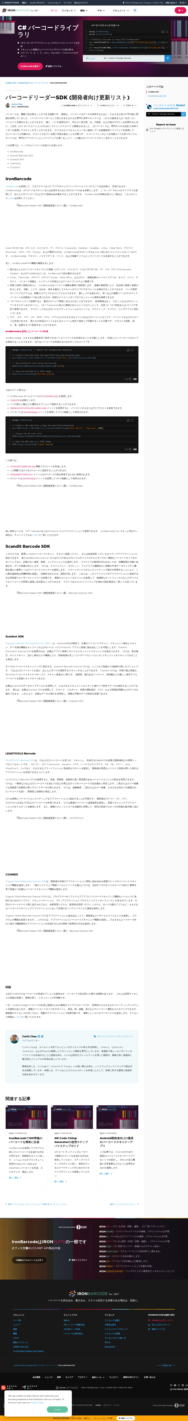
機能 (82, 10)
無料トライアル (54, 66)
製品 (23, 3)
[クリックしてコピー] (163, 32)
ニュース (49, 1377)
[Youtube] (175, 1385)
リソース (66, 3)
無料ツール (97, 1377)
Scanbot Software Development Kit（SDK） (29, 643)
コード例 (17, 1320)
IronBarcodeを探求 (29, 66)
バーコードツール (41, 83)
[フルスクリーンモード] (167, 32)
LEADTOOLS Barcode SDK (20, 760)
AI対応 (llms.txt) (20, 1347)
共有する (130, 105)
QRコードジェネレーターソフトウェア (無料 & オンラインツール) (37, 1204)
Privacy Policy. (37, 1402)
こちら (11, 198)
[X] (179, 1385)
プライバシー (107, 1405)
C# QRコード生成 (72, 1329)
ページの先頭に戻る (165, 1365)
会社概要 (36, 1377)
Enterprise (110, 1347)
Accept (57, 1409)
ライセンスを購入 (112, 1320)
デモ (99, 10)
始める (67, 1320)
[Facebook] (183, 1385)
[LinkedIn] (187, 1385)
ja (183, 3)
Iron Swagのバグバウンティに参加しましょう (167, 129)
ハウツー (17, 1325)
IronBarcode (11, 83)
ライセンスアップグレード (116, 1329)
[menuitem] (25, 2)
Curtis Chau (17, 104)
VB (126, 379)
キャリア (69, 1377)
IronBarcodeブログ (25, 83)
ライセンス (67, 10)
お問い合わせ (170, 3)
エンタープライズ (36, 3)
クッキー (116, 1405)
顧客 (59, 1377)
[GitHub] (171, 1385)
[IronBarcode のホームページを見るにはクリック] (20, 10)
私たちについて (80, 3)
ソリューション (53, 3)
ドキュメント (119, 10)
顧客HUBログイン (131, 1377)
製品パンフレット (20, 1342)
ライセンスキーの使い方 (115, 1338)
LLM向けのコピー (107, 105)
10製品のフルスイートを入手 (29, 1260)
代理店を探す (110, 1325)
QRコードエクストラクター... (123, 1204)
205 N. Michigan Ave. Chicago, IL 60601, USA (144, 3)
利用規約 (98, 1405)
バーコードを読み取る (73, 1334)
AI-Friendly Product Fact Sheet (28, 1351)
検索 (15, 1329)
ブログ (16, 1338)
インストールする (169, 106)
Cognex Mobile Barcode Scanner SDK (26, 881)
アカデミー (82, 1377)
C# (135, 379)
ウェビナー (114, 1377)
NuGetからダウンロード (162, 1320)
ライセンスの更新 (112, 1334)
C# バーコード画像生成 (74, 1325)
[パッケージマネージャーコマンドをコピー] (167, 58)
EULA (107, 1342)
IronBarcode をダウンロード (76, 105)
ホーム (54, 10)
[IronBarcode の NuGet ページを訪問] (94, 58)
